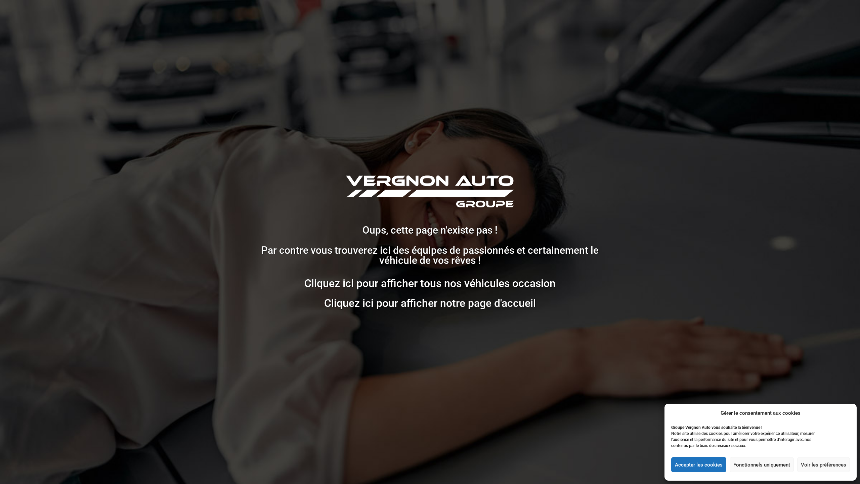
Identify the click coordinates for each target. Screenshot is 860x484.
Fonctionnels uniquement (761, 465)
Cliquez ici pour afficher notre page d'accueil (430, 303)
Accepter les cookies (699, 465)
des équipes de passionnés (453, 250)
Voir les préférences (823, 465)
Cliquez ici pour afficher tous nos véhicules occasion (430, 283)
